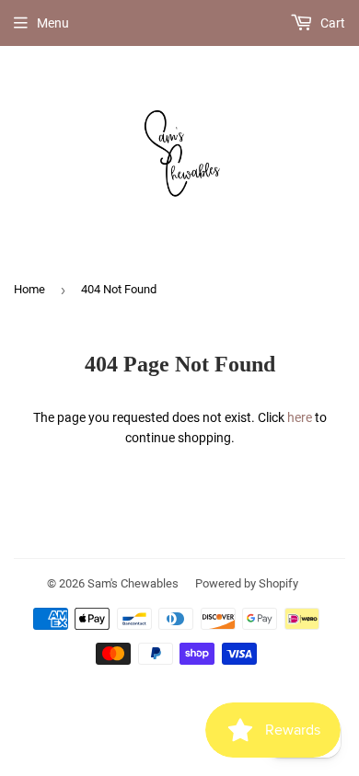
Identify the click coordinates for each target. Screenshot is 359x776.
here (299, 417)
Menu (53, 23)
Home (29, 289)
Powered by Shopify (246, 583)
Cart (331, 23)
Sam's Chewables (133, 583)
